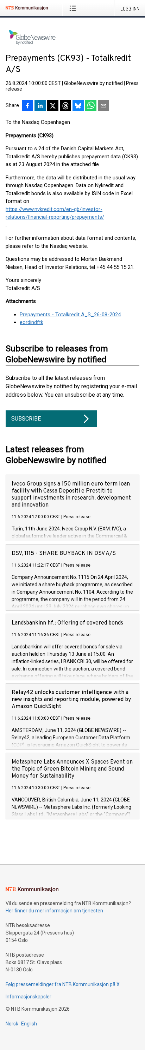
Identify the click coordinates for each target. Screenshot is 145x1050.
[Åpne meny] (74, 8)
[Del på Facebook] (27, 106)
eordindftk (31, 322)
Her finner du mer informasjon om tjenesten (54, 910)
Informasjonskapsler (28, 996)
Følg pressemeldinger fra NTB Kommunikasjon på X (63, 984)
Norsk (12, 1023)
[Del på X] (52, 106)
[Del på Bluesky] (78, 106)
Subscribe (26, 418)
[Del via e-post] (103, 106)
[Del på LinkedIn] (40, 106)
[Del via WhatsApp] (90, 106)
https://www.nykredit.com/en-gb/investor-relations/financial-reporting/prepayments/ (55, 213)
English (29, 1023)
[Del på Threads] (65, 106)
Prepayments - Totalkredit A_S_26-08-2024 (70, 314)
